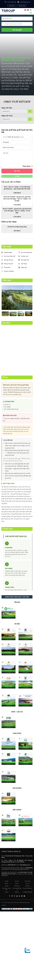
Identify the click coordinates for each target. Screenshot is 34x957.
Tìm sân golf (17, 30)
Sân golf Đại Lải (25, 747)
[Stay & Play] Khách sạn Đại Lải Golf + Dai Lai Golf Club (8, 780)
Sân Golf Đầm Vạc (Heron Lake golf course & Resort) (8, 747)
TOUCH (6, 892)
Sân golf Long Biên (8, 685)
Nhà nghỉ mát (25, 260)
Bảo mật (27, 885)
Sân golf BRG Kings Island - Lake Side (25, 652)
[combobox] (17, 19)
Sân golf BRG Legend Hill (25, 670)
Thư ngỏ (6, 881)
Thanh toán (17, 885)
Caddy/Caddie (8, 252)
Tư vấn (17, 176)
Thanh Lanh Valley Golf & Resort (8, 762)
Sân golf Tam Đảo (25, 762)
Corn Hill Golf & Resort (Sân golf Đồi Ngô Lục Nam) (8, 823)
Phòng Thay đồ (8, 263)
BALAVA (17, 892)
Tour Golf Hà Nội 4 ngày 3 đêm (26, 703)
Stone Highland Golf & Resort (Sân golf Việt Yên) (25, 823)
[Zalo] (27, 950)
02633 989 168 (11, 2)
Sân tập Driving (8, 260)
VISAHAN (30, 892)
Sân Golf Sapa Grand (8, 725)
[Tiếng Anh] (28, 10)
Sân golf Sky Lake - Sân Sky (25, 637)
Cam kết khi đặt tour (27, 888)
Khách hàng (27, 881)
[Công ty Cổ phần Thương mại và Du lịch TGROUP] (17, 909)
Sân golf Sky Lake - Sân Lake (8, 637)
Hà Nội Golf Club (8, 703)
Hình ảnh (17, 881)
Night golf (24, 267)
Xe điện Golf (24, 256)
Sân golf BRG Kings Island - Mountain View (8, 652)
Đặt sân (17, 171)
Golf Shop (24, 263)
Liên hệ (6, 885)
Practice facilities (9, 271)
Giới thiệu (12, 5)
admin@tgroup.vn (25, 2)
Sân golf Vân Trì (25, 685)
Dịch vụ (27, 883)
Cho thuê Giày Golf (9, 256)
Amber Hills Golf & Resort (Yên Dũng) (8, 838)
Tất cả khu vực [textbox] (7, 18)
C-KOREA (25, 892)
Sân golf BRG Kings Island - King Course (8, 670)
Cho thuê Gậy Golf (26, 252)
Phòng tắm (7, 267)
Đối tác (6, 883)
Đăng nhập (22, 5)
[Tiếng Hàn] (31, 10)
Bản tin (17, 883)
